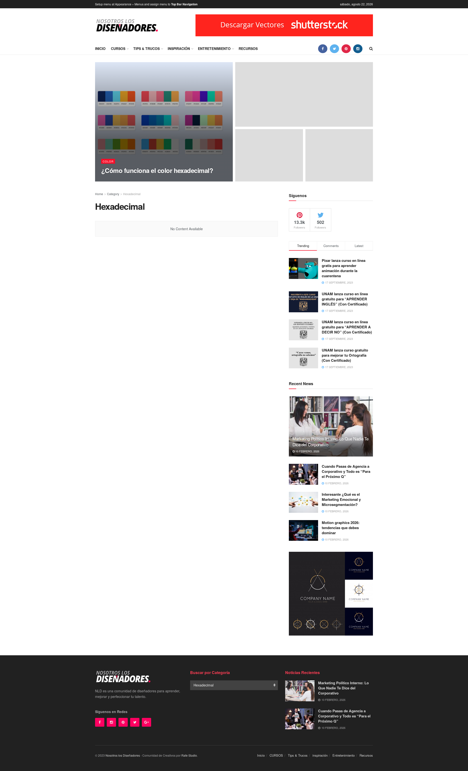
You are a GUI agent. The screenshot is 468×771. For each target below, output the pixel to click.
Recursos (248, 48)
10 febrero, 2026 (307, 451)
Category (113, 194)
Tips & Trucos (146, 48)
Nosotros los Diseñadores (123, 755)
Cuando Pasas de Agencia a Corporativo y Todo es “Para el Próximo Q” (346, 471)
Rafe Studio (189, 755)
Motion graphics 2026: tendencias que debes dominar (341, 527)
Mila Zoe (111, 180)
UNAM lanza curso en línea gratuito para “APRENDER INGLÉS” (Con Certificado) (345, 299)
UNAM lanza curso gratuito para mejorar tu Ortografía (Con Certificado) (345, 355)
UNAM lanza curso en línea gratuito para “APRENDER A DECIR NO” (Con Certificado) (347, 327)
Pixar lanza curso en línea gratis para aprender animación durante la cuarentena (343, 268)
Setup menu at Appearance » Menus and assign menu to (146, 4)
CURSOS (118, 48)
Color (108, 161)
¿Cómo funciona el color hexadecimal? (157, 170)
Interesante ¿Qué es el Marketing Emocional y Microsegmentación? (341, 499)
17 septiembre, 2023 (137, 180)
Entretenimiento (214, 48)
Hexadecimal (132, 194)
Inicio (100, 48)
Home (99, 194)
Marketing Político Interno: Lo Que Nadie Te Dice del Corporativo (330, 441)
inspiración (179, 48)
